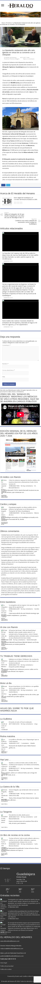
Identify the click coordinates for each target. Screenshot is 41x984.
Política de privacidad (6, 966)
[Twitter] (21, 979)
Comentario (6, 345)
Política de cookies (6, 969)
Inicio (3, 23)
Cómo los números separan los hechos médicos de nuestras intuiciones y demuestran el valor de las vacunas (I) (24, 482)
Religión (17, 59)
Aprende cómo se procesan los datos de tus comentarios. (18, 390)
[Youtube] (23, 979)
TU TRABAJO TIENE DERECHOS (16, 656)
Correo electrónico (8, 370)
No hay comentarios (27, 486)
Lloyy (35, 724)
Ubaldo (32, 743)
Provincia (9, 23)
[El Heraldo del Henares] (20, 5)
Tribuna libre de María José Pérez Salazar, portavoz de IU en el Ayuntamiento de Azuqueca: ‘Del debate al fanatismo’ (20, 562)
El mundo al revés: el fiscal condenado (20, 722)
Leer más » (4, 496)
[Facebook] (19, 979)
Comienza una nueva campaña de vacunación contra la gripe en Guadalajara (26, 221)
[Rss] (17, 979)
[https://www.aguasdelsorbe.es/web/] (20, 14)
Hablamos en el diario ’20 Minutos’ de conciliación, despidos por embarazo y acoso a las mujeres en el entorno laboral (24, 661)
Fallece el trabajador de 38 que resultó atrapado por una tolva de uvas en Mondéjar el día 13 (14, 215)
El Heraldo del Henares (10, 57)
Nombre (5, 364)
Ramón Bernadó (32, 640)
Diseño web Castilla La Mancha (24, 976)
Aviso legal (3, 963)
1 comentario (25, 743)
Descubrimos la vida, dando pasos (19, 815)
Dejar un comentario (28, 59)
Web (3, 377)
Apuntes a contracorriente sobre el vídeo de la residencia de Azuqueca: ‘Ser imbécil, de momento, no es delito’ (24, 764)
